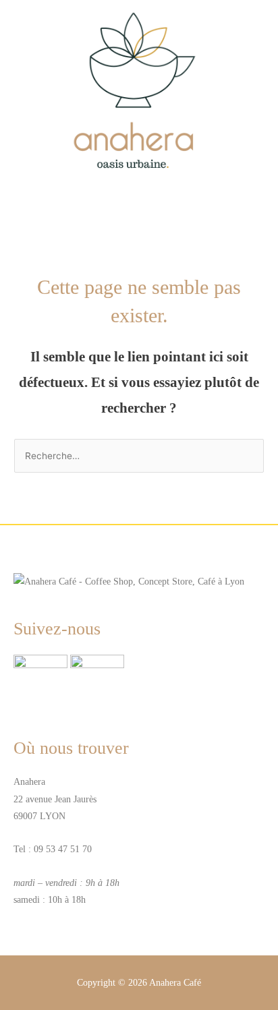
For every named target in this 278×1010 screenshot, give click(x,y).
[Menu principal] (138, 205)
